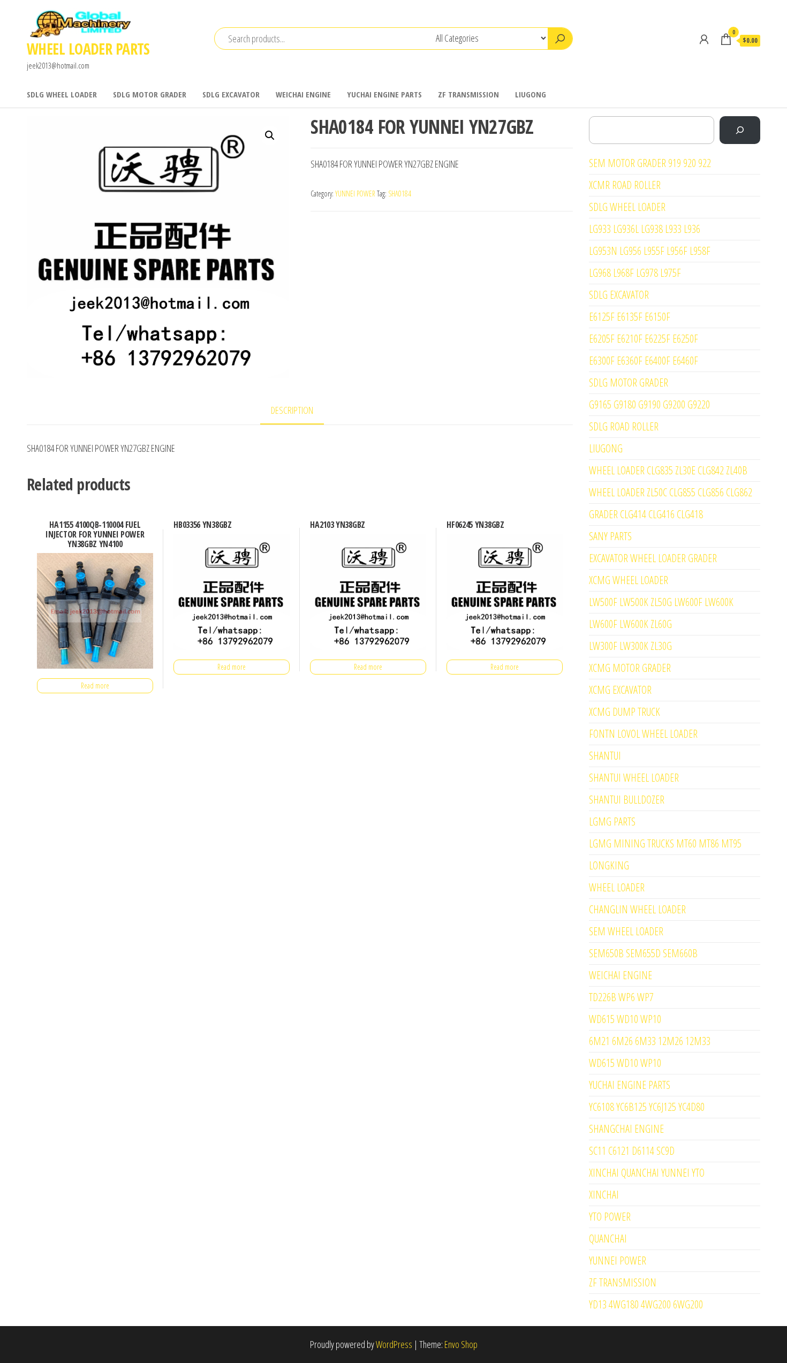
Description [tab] (292, 410)
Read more (95, 685)
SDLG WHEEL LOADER (62, 94)
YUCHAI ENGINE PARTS (384, 94)
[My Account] (704, 39)
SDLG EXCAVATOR (231, 94)
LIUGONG (530, 94)
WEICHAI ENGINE (303, 94)
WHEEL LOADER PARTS (88, 49)
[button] (269, 135)
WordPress (394, 1344)
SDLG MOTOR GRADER (149, 94)
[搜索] (740, 130)
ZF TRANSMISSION (468, 94)
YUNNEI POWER (355, 193)
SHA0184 (399, 193)
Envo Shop (461, 1344)
